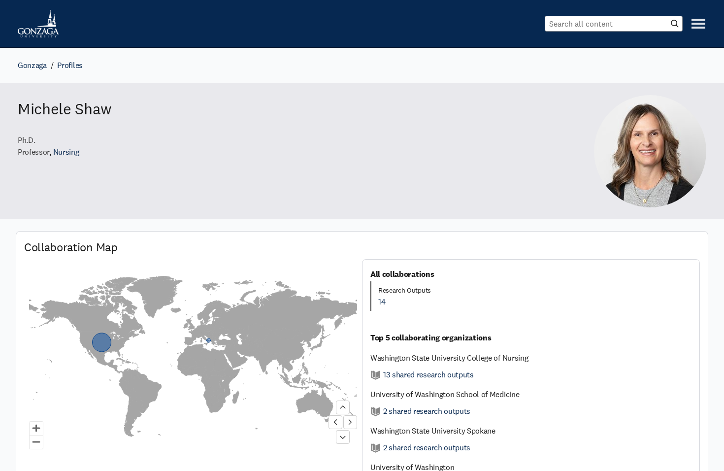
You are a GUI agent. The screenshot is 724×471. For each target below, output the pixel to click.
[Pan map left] (335, 422)
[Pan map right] (350, 422)
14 (381, 302)
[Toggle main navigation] (698, 24)
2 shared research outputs (426, 411)
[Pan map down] (343, 437)
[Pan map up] (343, 407)
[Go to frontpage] (38, 23)
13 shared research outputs (428, 375)
